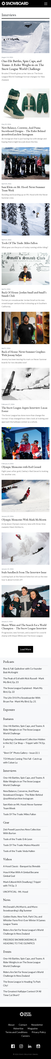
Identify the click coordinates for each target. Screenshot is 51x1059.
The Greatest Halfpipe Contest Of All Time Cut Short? (22, 993)
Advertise (18, 1028)
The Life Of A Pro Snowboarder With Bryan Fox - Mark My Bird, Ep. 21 (21, 699)
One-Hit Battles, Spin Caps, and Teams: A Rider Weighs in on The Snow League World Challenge (23, 730)
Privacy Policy (39, 1032)
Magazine (33, 1028)
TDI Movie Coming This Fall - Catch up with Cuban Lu (22, 760)
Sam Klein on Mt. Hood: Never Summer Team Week (22, 806)
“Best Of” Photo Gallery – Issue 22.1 (21, 752)
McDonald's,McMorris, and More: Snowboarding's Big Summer (20, 908)
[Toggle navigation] (45, 3)
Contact (23, 1024)
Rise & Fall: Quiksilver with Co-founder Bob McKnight (22, 670)
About (11, 1024)
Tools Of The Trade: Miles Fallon (19, 814)
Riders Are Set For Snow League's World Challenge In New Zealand (23, 932)
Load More (25, 649)
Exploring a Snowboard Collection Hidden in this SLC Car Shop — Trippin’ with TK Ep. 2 (24, 743)
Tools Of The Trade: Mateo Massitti (21, 845)
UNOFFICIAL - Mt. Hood (15, 891)
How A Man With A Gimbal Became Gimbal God (21, 874)
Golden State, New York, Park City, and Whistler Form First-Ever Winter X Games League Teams (24, 920)
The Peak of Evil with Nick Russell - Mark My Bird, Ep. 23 (23, 680)
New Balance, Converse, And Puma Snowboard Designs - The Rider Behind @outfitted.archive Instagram (23, 795)
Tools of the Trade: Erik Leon (17, 839)
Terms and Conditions (16, 1032)
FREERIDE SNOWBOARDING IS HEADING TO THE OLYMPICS (19, 941)
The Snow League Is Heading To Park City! (22, 983)
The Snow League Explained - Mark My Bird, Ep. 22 (22, 690)
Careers (25, 1036)
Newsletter (37, 1024)
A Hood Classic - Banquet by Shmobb (21, 866)
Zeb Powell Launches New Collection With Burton (22, 831)
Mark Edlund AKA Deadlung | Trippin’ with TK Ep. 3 (22, 884)
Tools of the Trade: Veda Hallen (19, 851)
